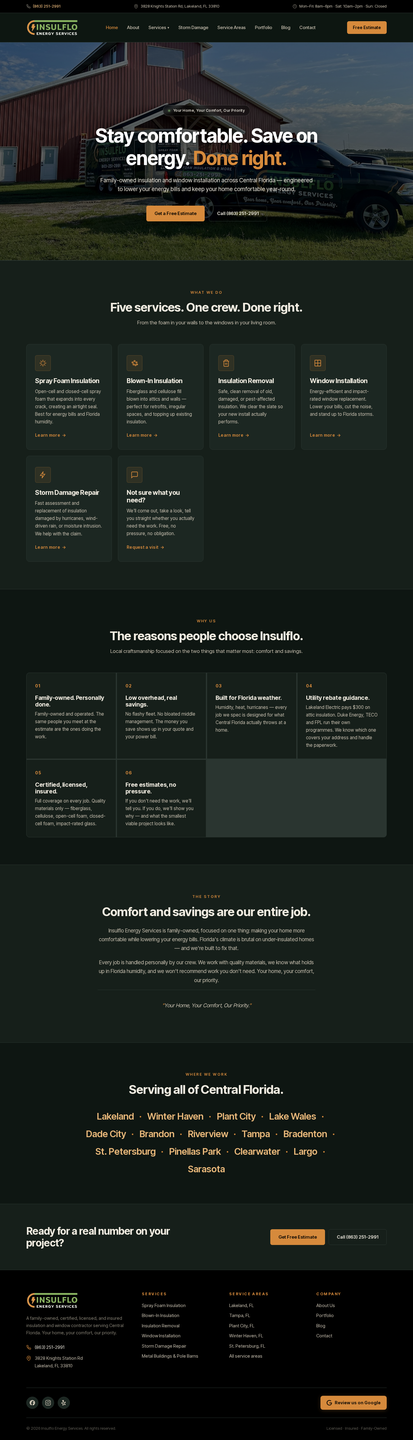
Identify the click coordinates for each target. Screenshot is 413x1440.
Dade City (106, 1133)
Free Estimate (367, 27)
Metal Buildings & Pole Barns (170, 1356)
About (133, 27)
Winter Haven (175, 1116)
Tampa (256, 1133)
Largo (305, 1151)
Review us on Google (358, 1402)
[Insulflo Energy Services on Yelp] (64, 1403)
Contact (307, 27)
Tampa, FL (239, 1315)
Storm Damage (193, 27)
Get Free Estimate (297, 1237)
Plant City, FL (241, 1326)
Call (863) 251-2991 (238, 213)
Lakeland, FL (241, 1305)
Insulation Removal (161, 1326)
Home (112, 27)
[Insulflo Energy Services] (52, 27)
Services (158, 27)
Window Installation (161, 1336)
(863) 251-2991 (46, 6)
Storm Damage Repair (164, 1346)
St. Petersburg (126, 1151)
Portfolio (263, 27)
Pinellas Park (195, 1151)
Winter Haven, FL (246, 1336)
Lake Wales (292, 1116)
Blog (285, 27)
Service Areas (231, 27)
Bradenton (305, 1133)
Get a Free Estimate (175, 213)
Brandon (156, 1133)
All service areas (245, 1356)
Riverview (208, 1133)
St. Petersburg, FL (247, 1346)
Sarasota (206, 1169)
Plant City (236, 1116)
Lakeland (115, 1116)
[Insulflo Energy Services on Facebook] (32, 1403)
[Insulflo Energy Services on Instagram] (48, 1403)
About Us (325, 1305)
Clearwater (257, 1151)
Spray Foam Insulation (164, 1305)
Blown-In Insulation (160, 1315)
